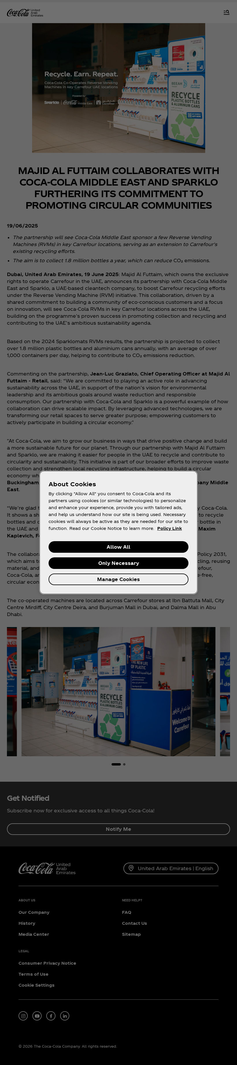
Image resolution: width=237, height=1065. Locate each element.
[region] (118, 532)
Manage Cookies (118, 579)
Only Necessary (118, 563)
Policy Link (169, 528)
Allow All (118, 547)
